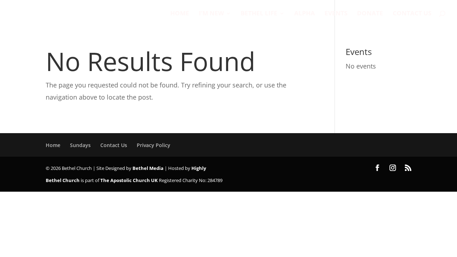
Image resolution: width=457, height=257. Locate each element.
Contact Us (412, 14)
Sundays (80, 145)
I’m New (211, 14)
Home (179, 14)
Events (336, 14)
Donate (370, 14)
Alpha (304, 14)
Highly (198, 168)
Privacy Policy (153, 145)
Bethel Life (259, 14)
